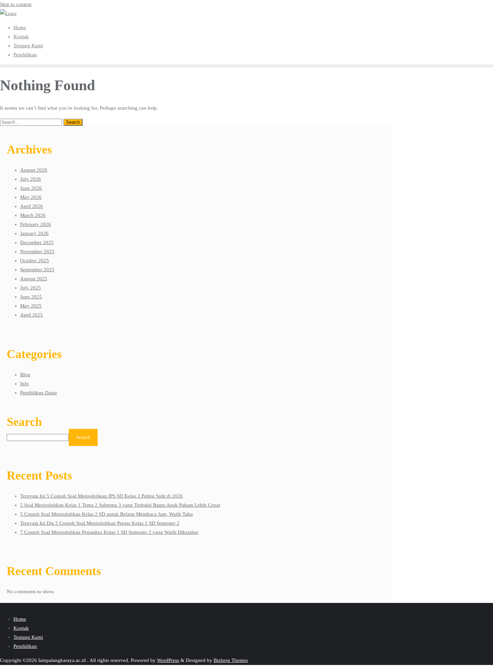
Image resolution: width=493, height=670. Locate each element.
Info (24, 383)
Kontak (21, 628)
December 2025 (37, 242)
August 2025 (33, 278)
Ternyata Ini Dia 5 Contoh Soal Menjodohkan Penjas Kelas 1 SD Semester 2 (99, 523)
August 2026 (33, 170)
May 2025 (31, 306)
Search (24, 422)
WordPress (168, 660)
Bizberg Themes (231, 660)
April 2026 (31, 206)
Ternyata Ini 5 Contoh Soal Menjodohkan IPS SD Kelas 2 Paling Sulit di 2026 (101, 496)
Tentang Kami (28, 637)
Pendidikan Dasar (38, 392)
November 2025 (37, 251)
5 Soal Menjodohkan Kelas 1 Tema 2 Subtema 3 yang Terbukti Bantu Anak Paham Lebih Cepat (120, 505)
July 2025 (30, 287)
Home (19, 619)
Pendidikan (25, 646)
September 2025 (37, 269)
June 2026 (31, 188)
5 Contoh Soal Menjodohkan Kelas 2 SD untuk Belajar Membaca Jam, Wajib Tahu (106, 514)
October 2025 (34, 260)
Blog (25, 374)
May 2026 (31, 197)
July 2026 (30, 179)
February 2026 (35, 224)
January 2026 (34, 233)
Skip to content (16, 4)
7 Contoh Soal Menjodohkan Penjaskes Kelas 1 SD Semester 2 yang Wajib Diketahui (109, 532)
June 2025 (31, 296)
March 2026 (33, 215)
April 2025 (31, 315)
